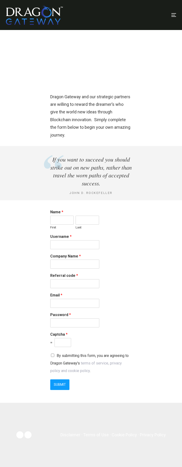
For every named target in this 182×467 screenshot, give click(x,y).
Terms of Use (96, 434)
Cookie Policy (124, 434)
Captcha (59, 334)
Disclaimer (70, 434)
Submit (60, 384)
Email (56, 295)
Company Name (65, 256)
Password (60, 315)
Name (56, 212)
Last (79, 227)
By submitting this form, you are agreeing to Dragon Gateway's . (89, 363)
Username (61, 236)
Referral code (64, 275)
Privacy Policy (153, 434)
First (53, 227)
